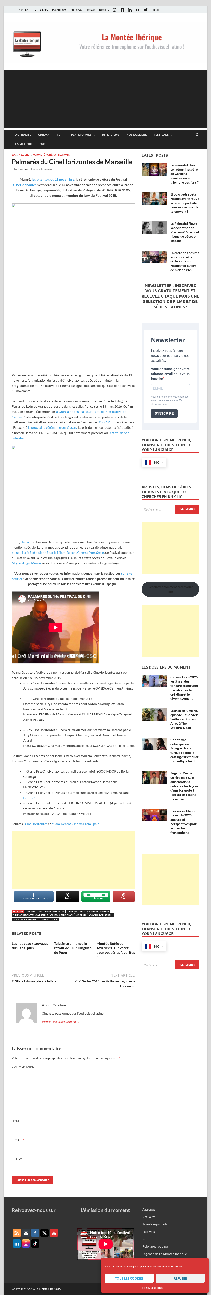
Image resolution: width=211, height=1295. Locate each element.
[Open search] (197, 135)
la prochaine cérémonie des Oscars (52, 427)
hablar (81, 915)
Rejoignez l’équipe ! (155, 1246)
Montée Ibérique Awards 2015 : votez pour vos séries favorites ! (116, 950)
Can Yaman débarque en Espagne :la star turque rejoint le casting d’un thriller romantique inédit (184, 750)
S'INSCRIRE (164, 413)
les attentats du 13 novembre (53, 179)
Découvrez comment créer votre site (170, 589)
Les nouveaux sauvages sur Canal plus (30, 945)
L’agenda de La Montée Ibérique (164, 1254)
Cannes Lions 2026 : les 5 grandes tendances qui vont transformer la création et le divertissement (184, 687)
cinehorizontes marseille (30, 915)
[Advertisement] (105, 99)
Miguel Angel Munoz (26, 563)
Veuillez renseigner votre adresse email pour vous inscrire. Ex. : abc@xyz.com (170, 400)
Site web (19, 1159)
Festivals (90, 9)
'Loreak (30, 911)
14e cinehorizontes (51, 911)
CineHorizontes (24, 185)
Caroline (23, 169)
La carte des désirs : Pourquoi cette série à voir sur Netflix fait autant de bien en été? (184, 261)
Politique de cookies (152, 1287)
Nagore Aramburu (26, 919)
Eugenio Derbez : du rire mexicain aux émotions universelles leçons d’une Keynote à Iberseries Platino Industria (184, 786)
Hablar (25, 542)
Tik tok (155, 9)
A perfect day (76, 911)
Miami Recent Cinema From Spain (75, 824)
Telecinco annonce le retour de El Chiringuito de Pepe (73, 948)
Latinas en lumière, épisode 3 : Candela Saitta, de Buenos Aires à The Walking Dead (184, 718)
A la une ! (24, 9)
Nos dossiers (136, 134)
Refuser (180, 1278)
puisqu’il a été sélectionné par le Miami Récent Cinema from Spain (58, 552)
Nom (16, 1121)
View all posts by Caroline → (61, 1021)
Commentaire (24, 1066)
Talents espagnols (154, 1224)
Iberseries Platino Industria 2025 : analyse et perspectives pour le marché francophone (183, 821)
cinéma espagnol (62, 915)
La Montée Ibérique (47, 1288)
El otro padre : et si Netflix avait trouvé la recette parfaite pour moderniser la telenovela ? (184, 202)
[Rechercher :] (170, 509)
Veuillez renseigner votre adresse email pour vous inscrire (170, 374)
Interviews (76, 9)
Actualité (23, 134)
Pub (42, 144)
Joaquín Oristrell (100, 915)
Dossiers (104, 9)
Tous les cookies (129, 1278)
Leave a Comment (42, 169)
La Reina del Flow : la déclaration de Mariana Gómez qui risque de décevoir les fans (184, 231)
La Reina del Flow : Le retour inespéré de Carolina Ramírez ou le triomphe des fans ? (184, 173)
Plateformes (59, 9)
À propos (148, 1209)
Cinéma (44, 9)
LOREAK (103, 422)
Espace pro (23, 144)
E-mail (18, 1140)
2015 (14, 154)
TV (34, 9)
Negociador (49, 919)
